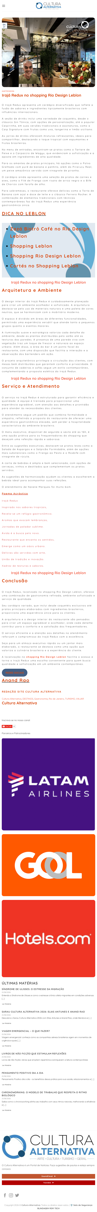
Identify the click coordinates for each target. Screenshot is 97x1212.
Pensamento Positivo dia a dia (22, 1072)
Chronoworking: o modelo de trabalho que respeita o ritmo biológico (44, 1094)
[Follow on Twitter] (17, 1195)
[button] (3, 6)
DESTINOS (27, 698)
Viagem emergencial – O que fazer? (26, 1030)
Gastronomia (8, 91)
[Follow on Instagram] (11, 1195)
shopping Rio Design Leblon (46, 656)
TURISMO (70, 698)
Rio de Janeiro (56, 698)
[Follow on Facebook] (5, 1195)
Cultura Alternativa (11, 698)
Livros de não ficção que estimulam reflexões (34, 1053)
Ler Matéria (6, 1004)
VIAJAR (80, 698)
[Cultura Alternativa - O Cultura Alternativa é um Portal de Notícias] (48, 5)
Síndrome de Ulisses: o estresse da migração (33, 989)
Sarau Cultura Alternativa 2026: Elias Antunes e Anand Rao (43, 1011)
